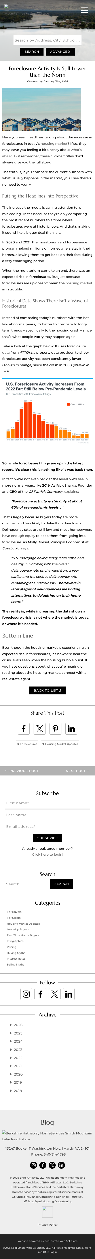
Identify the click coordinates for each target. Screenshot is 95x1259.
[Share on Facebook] (24, 729)
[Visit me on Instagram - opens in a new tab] (26, 994)
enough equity (23, 536)
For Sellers (14, 917)
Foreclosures (28, 744)
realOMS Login (47, 1252)
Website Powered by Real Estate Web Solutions (48, 1241)
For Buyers (14, 911)
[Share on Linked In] (71, 729)
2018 (18, 1091)
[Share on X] (40, 729)
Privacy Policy (47, 1224)
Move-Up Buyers (18, 929)
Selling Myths (15, 964)
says (24, 548)
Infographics (15, 941)
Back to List (46, 690)
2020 (18, 1074)
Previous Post (23, 771)
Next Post (76, 771)
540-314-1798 (55, 1154)
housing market (54, 143)
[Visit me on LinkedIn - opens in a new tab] (69, 994)
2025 (18, 1033)
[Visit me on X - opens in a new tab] (55, 994)
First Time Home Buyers (23, 935)
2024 (18, 1041)
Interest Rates (16, 958)
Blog (47, 1122)
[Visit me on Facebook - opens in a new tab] (40, 994)
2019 (18, 1082)
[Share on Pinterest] (55, 729)
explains (71, 491)
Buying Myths (16, 953)
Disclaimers (83, 1247)
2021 (18, 1066)
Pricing (11, 947)
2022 (18, 1058)
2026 (18, 1025)
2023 (18, 1050)
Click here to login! (47, 854)
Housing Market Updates (61, 744)
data (6, 352)
